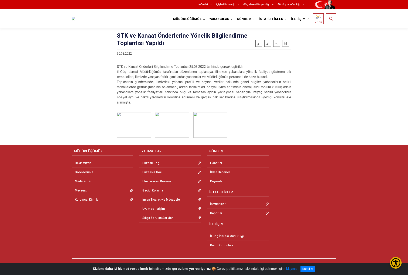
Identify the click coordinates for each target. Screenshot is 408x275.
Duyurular (217, 181)
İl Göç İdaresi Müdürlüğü (227, 236)
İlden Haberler (220, 172)
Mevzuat (80, 190)
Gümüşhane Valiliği (289, 4)
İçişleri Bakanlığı (225, 4)
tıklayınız (291, 269)
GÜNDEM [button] (244, 19)
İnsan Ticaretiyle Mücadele (161, 199)
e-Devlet (203, 4)
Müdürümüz (83, 181)
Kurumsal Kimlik (86, 199)
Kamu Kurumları (221, 245)
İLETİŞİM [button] (298, 19)
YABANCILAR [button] (219, 19)
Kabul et (307, 269)
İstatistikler (218, 204)
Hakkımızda (83, 163)
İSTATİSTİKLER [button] (271, 19)
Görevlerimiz (84, 172)
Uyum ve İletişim (153, 208)
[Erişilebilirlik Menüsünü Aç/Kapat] (396, 263)
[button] (276, 43)
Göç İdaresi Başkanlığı (256, 4)
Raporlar (216, 213)
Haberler (216, 163)
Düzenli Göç (150, 163)
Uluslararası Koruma (156, 181)
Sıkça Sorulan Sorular (157, 218)
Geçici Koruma (152, 190)
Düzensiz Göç (152, 172)
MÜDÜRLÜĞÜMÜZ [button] (187, 19)
